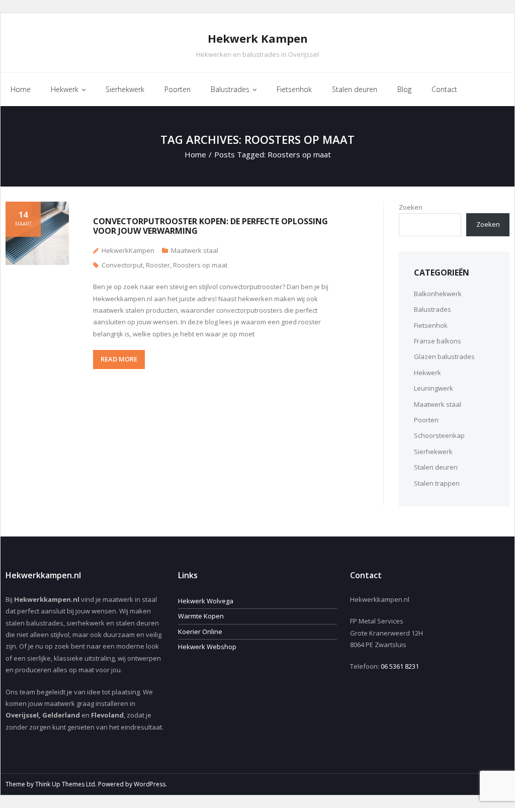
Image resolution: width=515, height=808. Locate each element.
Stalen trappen (437, 483)
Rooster (158, 265)
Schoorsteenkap (439, 435)
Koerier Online (200, 631)
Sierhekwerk (433, 451)
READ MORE (119, 359)
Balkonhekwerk (438, 293)
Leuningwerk (433, 388)
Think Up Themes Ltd (65, 784)
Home (195, 154)
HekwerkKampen (128, 250)
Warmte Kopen (201, 615)
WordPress (149, 784)
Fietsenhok (431, 325)
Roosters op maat (200, 265)
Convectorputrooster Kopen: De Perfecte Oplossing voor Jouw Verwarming (210, 226)
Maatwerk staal (194, 250)
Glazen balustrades (444, 356)
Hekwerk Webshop (207, 646)
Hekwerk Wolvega (205, 600)
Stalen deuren (436, 467)
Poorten (426, 419)
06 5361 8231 (400, 666)
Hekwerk (427, 372)
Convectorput (122, 265)
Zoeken (410, 207)
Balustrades (432, 309)
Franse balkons (437, 340)
